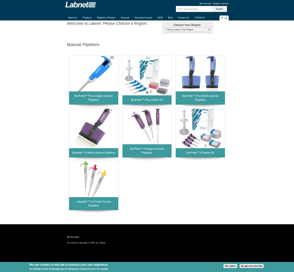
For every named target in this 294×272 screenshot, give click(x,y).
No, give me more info (251, 266)
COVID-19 (199, 17)
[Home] (80, 5)
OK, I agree (230, 266)
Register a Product (106, 17)
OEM (160, 17)
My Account (205, 3)
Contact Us (183, 17)
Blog (170, 17)
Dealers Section (221, 3)
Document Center (143, 17)
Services (125, 17)
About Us (71, 17)
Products (86, 17)
